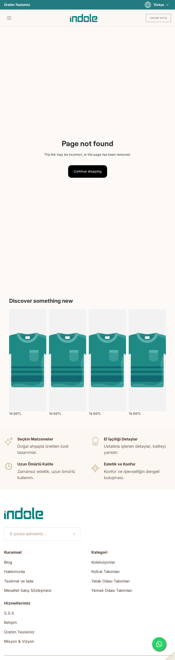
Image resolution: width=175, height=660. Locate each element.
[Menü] (9, 18)
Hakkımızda (14, 571)
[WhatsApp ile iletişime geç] (159, 644)
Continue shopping (88, 171)
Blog (8, 562)
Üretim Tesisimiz (17, 4)
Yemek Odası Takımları (111, 590)
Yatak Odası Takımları (110, 581)
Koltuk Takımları (105, 571)
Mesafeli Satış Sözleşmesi (27, 590)
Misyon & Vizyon (19, 641)
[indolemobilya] (83, 18)
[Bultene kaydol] (74, 534)
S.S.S (9, 613)
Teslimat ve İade (18, 581)
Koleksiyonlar (103, 562)
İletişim (10, 622)
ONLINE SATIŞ (158, 18)
